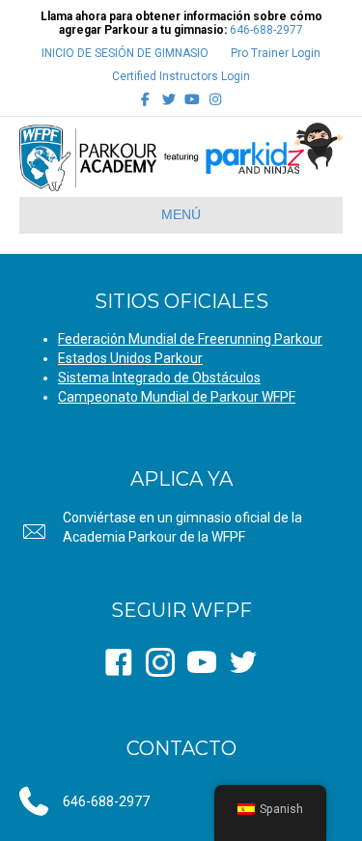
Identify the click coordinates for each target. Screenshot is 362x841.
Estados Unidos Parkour (130, 358)
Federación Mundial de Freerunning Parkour (190, 339)
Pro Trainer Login (275, 53)
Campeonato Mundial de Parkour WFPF (176, 397)
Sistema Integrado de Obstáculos (159, 377)
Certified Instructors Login (181, 76)
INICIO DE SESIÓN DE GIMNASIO (125, 53)
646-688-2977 (266, 30)
